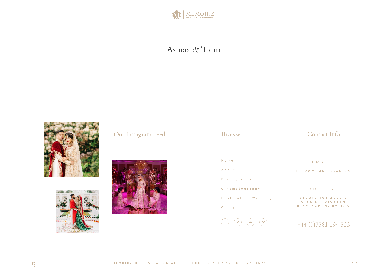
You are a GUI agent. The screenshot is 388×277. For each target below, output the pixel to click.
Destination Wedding (247, 198)
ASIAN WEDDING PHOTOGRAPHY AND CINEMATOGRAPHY (215, 263)
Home (227, 160)
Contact (231, 207)
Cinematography (241, 188)
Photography (236, 179)
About (228, 170)
